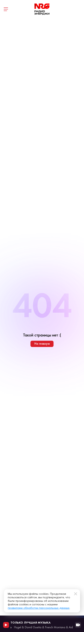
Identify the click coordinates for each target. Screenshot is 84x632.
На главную (42, 343)
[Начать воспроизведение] (6, 625)
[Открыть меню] (6, 9)
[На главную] (42, 9)
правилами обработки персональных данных (39, 608)
